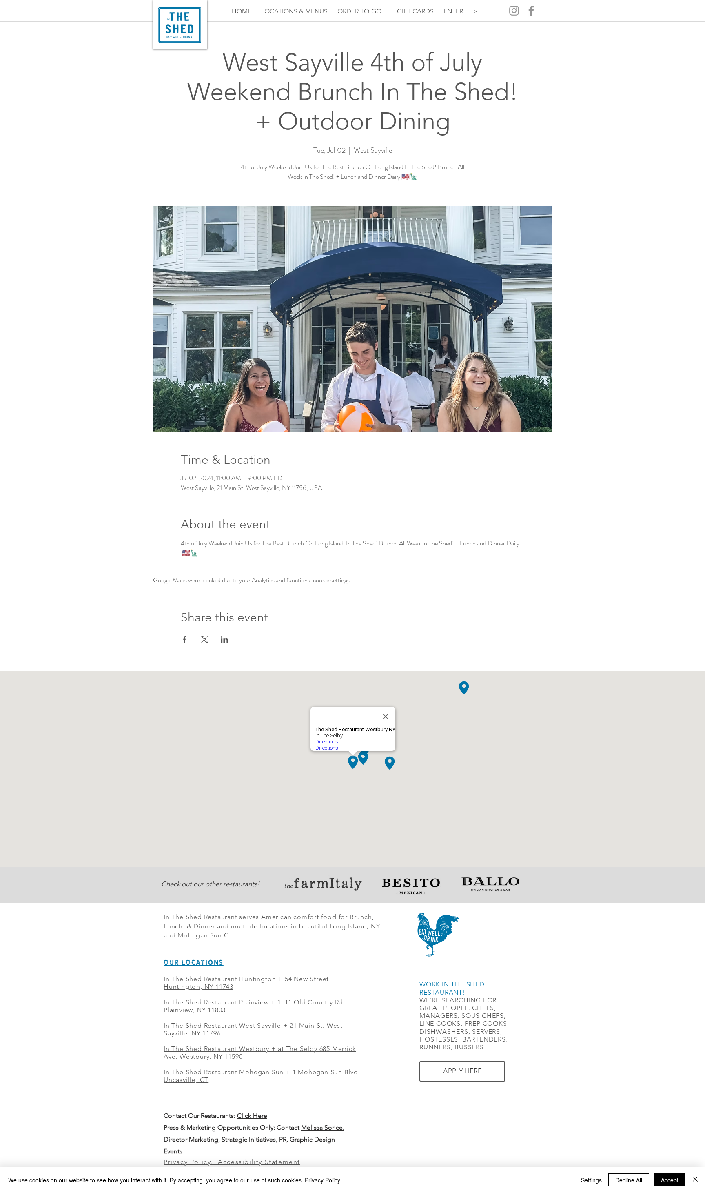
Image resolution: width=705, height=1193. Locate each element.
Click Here (252, 1116)
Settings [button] (591, 1180)
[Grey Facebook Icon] (531, 10)
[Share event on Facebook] (184, 639)
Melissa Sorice (322, 1127)
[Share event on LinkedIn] (224, 639)
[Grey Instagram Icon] (514, 10)
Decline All (628, 1180)
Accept (669, 1180)
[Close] (695, 1179)
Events (173, 1151)
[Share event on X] (204, 639)
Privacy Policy (322, 1180)
